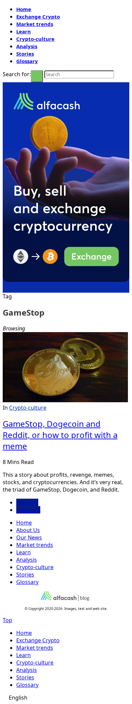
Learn (23, 31)
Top (7, 620)
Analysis (26, 46)
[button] (66, 697)
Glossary (27, 61)
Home (23, 9)
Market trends (34, 24)
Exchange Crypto (38, 16)
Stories (25, 53)
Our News (29, 537)
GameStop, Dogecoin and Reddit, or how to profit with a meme (60, 434)
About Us (28, 530)
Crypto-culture (35, 38)
